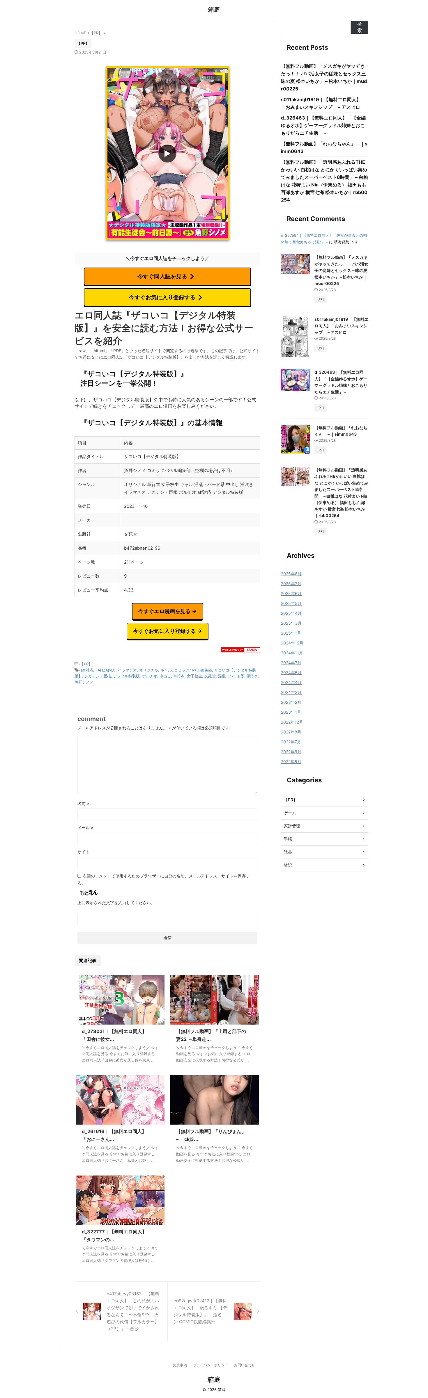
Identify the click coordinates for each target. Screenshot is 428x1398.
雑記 (288, 865)
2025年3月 (291, 623)
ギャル (166, 670)
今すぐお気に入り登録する (162, 297)
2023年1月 (291, 712)
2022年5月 (291, 761)
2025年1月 (291, 633)
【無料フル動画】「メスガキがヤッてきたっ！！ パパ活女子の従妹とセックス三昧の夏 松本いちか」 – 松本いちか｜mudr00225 (341, 270)
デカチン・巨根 (97, 676)
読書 (288, 852)
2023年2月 (291, 702)
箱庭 (214, 9)
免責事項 (180, 1365)
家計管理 (292, 825)
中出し (165, 676)
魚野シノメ (84, 682)
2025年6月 (291, 593)
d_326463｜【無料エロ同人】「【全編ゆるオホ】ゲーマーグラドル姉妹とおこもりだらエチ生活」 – (323, 125)
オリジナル (148, 670)
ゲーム (290, 812)
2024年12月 (292, 642)
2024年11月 (292, 652)
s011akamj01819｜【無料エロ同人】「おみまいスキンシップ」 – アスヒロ (341, 326)
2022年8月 (291, 731)
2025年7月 (291, 583)
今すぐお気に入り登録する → (167, 631)
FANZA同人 (105, 670)
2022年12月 (292, 722)
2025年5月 (291, 603)
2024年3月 (291, 692)
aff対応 (87, 670)
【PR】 (86, 664)
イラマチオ (127, 670)
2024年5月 (291, 672)
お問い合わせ (244, 1365)
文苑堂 (210, 676)
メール (85, 827)
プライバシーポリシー (210, 1365)
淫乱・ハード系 (231, 676)
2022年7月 (291, 741)
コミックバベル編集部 (193, 670)
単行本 (179, 676)
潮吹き (252, 676)
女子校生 (194, 676)
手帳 (288, 838)
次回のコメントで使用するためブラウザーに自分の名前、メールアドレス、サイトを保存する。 (163, 879)
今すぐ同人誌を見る (162, 276)
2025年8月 (291, 573)
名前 (83, 803)
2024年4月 (291, 682)
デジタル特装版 (126, 676)
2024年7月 (291, 662)
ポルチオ (149, 676)
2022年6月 (291, 751)
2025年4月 (291, 613)
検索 (359, 27)
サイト (83, 851)
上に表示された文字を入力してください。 (116, 902)
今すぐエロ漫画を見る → (167, 611)
